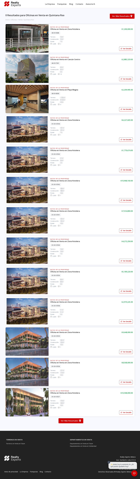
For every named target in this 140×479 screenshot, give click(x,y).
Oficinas (14, 20)
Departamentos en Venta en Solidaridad (83, 446)
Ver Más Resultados (121, 16)
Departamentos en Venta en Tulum (81, 444)
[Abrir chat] (134, 473)
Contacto (79, 4)
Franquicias (62, 4)
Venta (20, 20)
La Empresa (50, 4)
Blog (71, 4)
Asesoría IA (90, 4)
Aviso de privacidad (11, 472)
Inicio (7, 20)
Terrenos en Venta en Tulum (15, 444)
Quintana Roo (29, 20)
